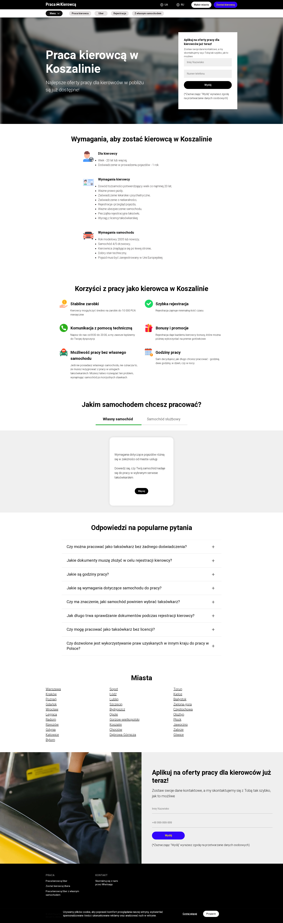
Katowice (52, 735)
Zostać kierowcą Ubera (58, 886)
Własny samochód (118, 419)
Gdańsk (51, 704)
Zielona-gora (182, 704)
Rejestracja (119, 13)
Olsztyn (178, 714)
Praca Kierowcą (61, 4)
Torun (177, 689)
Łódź (113, 694)
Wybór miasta (201, 4)
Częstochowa (183, 709)
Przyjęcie (211, 914)
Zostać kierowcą (225, 4)
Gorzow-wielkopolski (124, 719)
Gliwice (178, 735)
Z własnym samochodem (148, 13)
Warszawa (53, 689)
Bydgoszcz (117, 709)
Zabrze (178, 730)
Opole (114, 714)
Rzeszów (52, 724)
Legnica (51, 714)
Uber (101, 13)
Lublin (114, 699)
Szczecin (116, 704)
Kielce (177, 694)
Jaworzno (180, 724)
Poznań (51, 699)
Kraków (51, 694)
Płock (177, 719)
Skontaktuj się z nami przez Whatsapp (106, 883)
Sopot (114, 689)
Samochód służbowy (163, 419)
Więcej (141, 491)
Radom (51, 719)
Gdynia (51, 730)
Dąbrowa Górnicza (123, 735)
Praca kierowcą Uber (56, 881)
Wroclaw (52, 709)
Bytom (50, 740)
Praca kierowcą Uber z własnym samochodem (62, 893)
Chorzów (116, 730)
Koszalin (116, 724)
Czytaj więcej (190, 914)
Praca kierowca (80, 13)
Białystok (179, 699)
